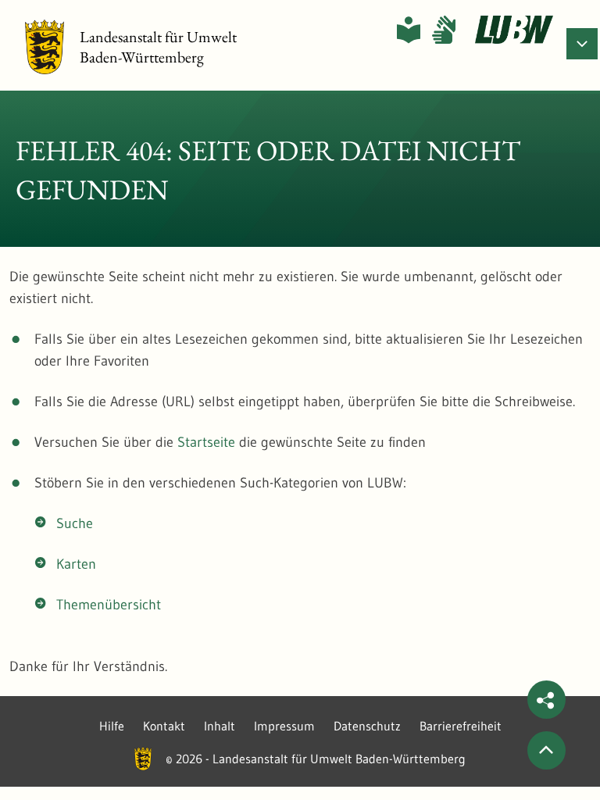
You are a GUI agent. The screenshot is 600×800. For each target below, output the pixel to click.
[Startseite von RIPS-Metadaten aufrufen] (514, 30)
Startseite (206, 442)
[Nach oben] (546, 750)
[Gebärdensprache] (443, 29)
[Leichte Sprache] (408, 29)
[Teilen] (546, 699)
